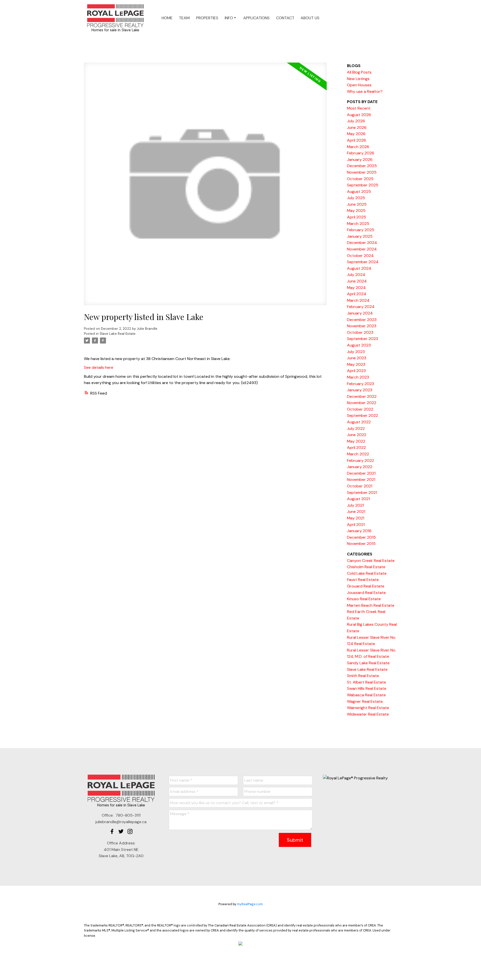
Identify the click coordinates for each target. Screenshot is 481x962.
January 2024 (360, 313)
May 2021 (355, 518)
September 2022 (362, 415)
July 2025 (356, 197)
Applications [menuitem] (256, 18)
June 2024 (357, 281)
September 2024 (363, 261)
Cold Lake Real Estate (367, 573)
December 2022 (362, 396)
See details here (98, 367)
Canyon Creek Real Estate (371, 560)
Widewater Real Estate (368, 714)
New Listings (358, 78)
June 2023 (356, 358)
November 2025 (362, 172)
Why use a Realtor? (365, 91)
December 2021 (361, 473)
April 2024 (356, 293)
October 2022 (360, 409)
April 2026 (356, 140)
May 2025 (356, 210)
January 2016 (359, 530)
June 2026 (357, 127)
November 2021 (361, 479)
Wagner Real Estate (365, 701)
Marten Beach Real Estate (370, 605)
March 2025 (358, 223)
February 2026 (360, 153)
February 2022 (360, 460)
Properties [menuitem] (207, 18)
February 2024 (361, 306)
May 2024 (356, 287)
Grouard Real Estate (365, 586)
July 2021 (355, 505)
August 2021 (358, 498)
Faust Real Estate (363, 579)
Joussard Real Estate (366, 592)
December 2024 (362, 242)
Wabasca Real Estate (366, 695)
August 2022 (359, 422)
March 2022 (358, 454)
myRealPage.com (250, 904)
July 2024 (356, 274)
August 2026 (359, 114)
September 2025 (362, 185)
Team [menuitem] (184, 18)
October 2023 (360, 332)
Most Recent (359, 108)
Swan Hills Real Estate (366, 688)
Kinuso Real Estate (364, 598)
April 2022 (356, 447)
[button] (111, 831)
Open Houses (359, 85)
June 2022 (356, 434)
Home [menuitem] (167, 18)
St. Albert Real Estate (366, 682)
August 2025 (359, 191)
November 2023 (361, 326)
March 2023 (358, 377)
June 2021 (356, 511)
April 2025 (356, 217)
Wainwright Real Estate (368, 707)
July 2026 (356, 121)
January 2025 (360, 236)
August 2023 (359, 345)
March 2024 (358, 300)
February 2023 (360, 383)
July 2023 (356, 351)
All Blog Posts (359, 72)
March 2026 (358, 146)
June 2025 (357, 204)
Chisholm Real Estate (366, 566)
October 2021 (359, 486)
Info (229, 18)
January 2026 (360, 159)
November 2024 (362, 249)
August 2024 (359, 268)
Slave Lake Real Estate (118, 334)
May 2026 (356, 133)
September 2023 (362, 338)
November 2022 (361, 402)
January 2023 (359, 390)
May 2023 (356, 364)
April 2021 (356, 524)
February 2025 (360, 229)
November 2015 (361, 543)
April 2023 (356, 370)
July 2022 (356, 428)
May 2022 (356, 441)
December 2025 (362, 165)
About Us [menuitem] (310, 18)
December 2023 (362, 319)
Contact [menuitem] (285, 18)
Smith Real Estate (363, 675)
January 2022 (359, 466)
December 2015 (361, 537)
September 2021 (362, 492)
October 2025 (360, 178)
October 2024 (360, 255)
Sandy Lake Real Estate (368, 663)
